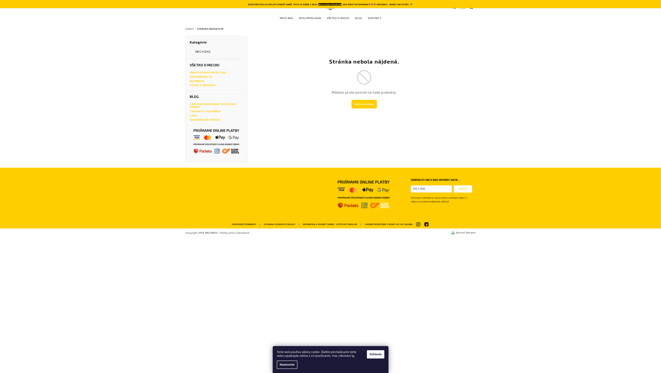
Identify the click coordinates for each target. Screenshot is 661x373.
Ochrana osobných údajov (279, 224)
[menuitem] (286, 18)
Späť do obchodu (364, 104)
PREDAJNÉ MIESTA (201, 76)
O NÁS (193, 115)
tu (353, 355)
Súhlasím (375, 354)
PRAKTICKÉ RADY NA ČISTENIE (208, 72)
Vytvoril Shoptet (466, 232)
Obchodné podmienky (244, 224)
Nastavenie (287, 364)
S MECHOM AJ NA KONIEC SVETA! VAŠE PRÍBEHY (213, 105)
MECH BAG (203, 51)
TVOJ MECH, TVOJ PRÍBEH (205, 111)
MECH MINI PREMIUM (329, 4)
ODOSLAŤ (463, 189)
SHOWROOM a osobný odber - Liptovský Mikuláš (330, 224)
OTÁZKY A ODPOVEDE (203, 85)
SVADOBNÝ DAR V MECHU (205, 119)
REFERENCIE (197, 81)
